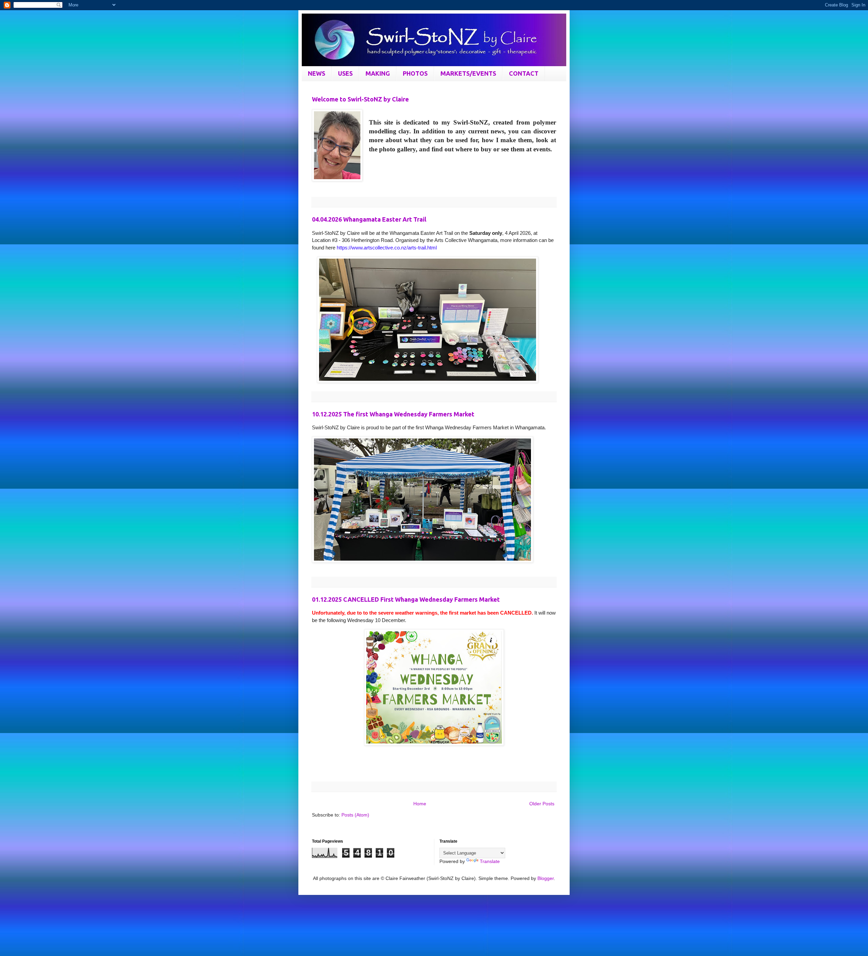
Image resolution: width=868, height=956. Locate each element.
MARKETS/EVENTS (468, 73)
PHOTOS (415, 73)
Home (419, 803)
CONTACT (523, 73)
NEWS (316, 73)
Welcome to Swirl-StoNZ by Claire (360, 99)
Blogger (545, 878)
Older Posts (541, 803)
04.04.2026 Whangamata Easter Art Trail (369, 219)
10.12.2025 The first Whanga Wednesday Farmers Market (393, 414)
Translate (490, 861)
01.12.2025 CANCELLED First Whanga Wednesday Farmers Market (406, 599)
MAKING (378, 73)
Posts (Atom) (355, 815)
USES (345, 73)
